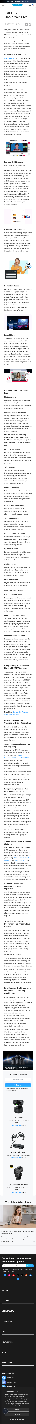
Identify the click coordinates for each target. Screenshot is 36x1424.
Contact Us (7, 1321)
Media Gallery (8, 1311)
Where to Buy (7, 1363)
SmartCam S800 (20, 860)
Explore (5, 1332)
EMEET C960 (24, 758)
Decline (17, 1414)
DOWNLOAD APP (8, 1373)
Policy (4, 1352)
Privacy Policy (16, 1405)
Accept (17, 1409)
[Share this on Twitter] (26, 24)
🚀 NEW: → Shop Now (18, 1)
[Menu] (3, 5)
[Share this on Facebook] (29, 24)
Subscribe (18, 1085)
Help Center (7, 1342)
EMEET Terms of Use (26, 1269)
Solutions (6, 1301)
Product (5, 1290)
